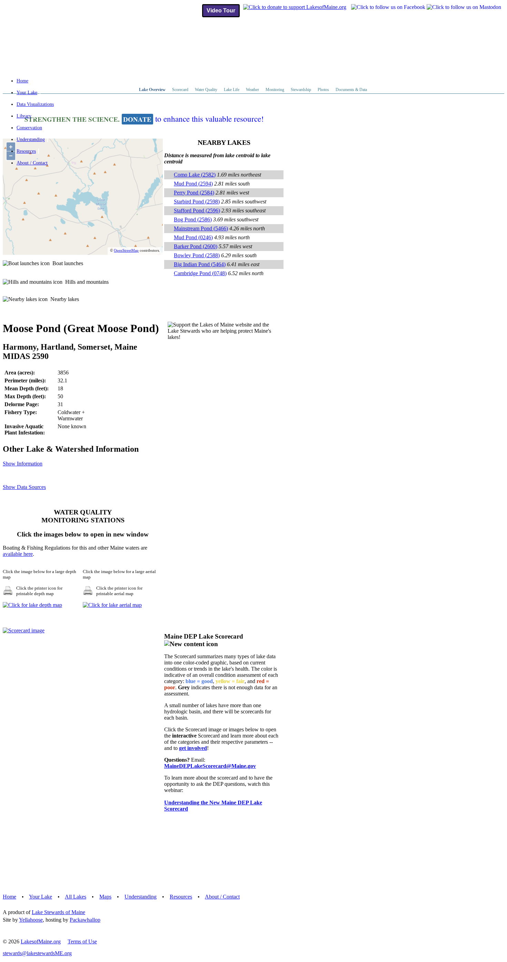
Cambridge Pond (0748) (200, 273)
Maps (105, 897)
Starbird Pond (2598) (197, 201)
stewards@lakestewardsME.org (37, 953)
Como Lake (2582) (195, 175)
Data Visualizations (35, 104)
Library (24, 116)
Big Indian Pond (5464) (200, 264)
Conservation (29, 127)
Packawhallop (85, 920)
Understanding (31, 139)
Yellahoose (31, 920)
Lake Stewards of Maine (58, 912)
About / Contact (32, 163)
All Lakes (75, 897)
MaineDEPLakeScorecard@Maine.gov (210, 766)
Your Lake (27, 92)
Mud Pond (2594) (193, 184)
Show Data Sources (24, 487)
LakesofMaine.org (41, 941)
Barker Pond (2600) (195, 246)
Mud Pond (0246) (193, 237)
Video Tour (221, 10)
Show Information (22, 464)
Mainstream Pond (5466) (201, 228)
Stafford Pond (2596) (197, 210)
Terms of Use (82, 941)
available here (18, 554)
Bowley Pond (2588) (197, 255)
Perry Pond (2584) (194, 193)
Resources (26, 151)
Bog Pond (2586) (193, 219)
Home (22, 80)
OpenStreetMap (126, 250)
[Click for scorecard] (23, 630)
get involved (193, 748)
